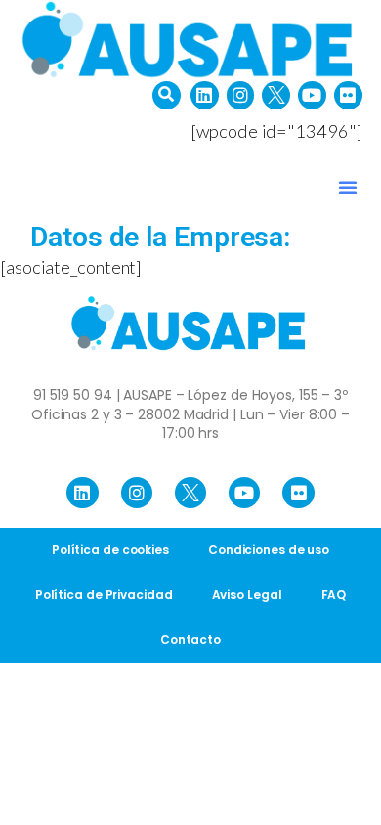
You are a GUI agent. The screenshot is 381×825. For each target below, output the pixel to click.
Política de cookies (110, 550)
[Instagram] (241, 95)
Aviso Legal (247, 594)
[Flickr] (348, 95)
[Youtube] (312, 95)
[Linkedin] (204, 95)
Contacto (190, 639)
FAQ (334, 594)
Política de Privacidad (104, 594)
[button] (166, 95)
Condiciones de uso (268, 550)
